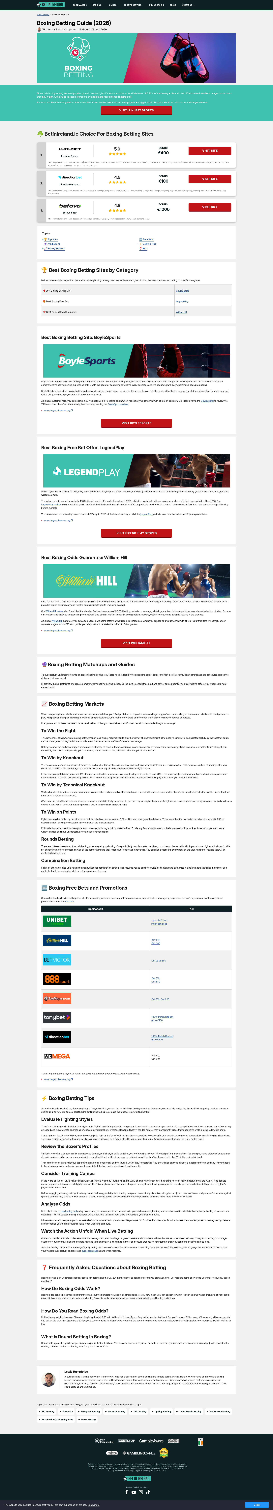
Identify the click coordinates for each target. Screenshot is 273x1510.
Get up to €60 (158, 960)
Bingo (173, 5)
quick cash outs (90, 1250)
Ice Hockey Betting (220, 1411)
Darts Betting (88, 1419)
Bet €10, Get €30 (160, 999)
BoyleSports (182, 290)
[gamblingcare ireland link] (138, 1454)
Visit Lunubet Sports (136, 110)
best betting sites (63, 102)
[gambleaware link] (151, 1442)
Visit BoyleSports (136, 423)
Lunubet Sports (69, 156)
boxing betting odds (68, 1211)
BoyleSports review (118, 404)
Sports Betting (132, 5)
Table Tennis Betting (190, 1411)
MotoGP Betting (116, 1411)
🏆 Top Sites (51, 239)
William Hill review (55, 611)
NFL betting (48, 1411)
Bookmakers (80, 5)
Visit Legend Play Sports (136, 533)
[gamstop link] (126, 1441)
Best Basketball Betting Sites (57, 1419)
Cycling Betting (163, 1411)
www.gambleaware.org (137, 219)
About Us (187, 5)
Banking (97, 5)
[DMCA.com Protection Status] (163, 1457)
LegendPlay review (51, 504)
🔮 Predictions (52, 243)
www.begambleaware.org (57, 410)
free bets (69, 901)
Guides (112, 5)
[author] (39, 29)
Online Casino (156, 5)
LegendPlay (182, 301)
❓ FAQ (143, 248)
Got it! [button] (257, 1505)
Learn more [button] (94, 1504)
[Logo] (51, 5)
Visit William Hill (136, 643)
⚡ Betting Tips (147, 243)
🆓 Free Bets (146, 239)
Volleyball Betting (90, 1411)
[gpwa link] (173, 1442)
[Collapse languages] (200, 1439)
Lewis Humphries (76, 1371)
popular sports (80, 93)
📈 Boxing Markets (54, 248)
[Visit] (137, 376)
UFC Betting (140, 1411)
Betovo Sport (70, 212)
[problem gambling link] (112, 1454)
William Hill (181, 312)
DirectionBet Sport (69, 184)
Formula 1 (67, 1411)
